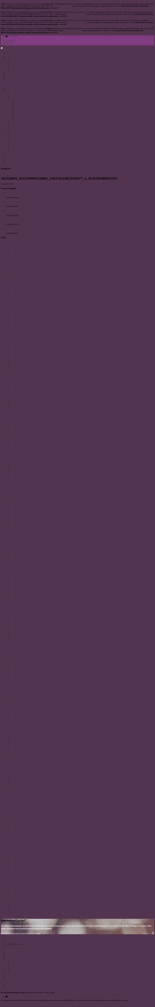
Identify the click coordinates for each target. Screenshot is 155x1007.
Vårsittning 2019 (16, 398)
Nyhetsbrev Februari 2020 (20, 295)
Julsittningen (15, 550)
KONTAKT (9, 75)
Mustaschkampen (17, 554)
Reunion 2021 (10, 202)
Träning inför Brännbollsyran (21, 492)
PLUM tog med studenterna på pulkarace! (26, 692)
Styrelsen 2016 (20, 113)
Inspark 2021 (10, 220)
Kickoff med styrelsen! (18, 871)
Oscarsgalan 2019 (16, 336)
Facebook (8, 79)
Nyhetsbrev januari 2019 (19, 402)
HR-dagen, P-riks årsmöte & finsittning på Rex (28, 830)
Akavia (12, 70)
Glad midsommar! (17, 764)
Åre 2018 (13, 514)
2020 (7, 273)
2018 (7, 420)
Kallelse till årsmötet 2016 (20, 813)
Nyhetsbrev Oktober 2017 (20, 576)
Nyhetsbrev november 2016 (20, 723)
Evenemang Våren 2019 (19, 371)
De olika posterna (16, 121)
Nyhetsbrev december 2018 (20, 411)
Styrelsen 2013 (20, 119)
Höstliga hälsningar (17, 826)
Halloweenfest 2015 (17, 822)
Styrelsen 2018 (20, 109)
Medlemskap (14, 135)
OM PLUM (9, 54)
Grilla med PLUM (17, 456)
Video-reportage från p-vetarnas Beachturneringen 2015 (31, 799)
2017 (7, 541)
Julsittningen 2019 (17, 313)
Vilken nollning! (16, 599)
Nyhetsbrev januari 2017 (19, 697)
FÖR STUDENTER (12, 56)
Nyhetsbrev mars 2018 (18, 509)
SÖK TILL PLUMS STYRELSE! (23, 701)
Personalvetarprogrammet (19, 133)
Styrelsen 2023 (15, 94)
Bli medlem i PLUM (13, 229)
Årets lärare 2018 (16, 487)
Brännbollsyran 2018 (18, 483)
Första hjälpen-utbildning (20, 848)
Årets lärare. (15, 608)
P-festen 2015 (15, 844)
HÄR (38, 933)
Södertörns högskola (18, 853)
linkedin (8, 81)
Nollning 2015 (15, 835)
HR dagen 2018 (16, 443)
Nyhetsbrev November (18, 318)
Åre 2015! (14, 880)
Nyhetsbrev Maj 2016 (18, 781)
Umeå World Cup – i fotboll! (21, 808)
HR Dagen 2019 (16, 322)
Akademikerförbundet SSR (20, 60)
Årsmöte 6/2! (15, 683)
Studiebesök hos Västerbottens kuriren (25, 911)
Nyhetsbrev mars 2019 (18, 389)
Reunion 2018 (15, 438)
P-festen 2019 (15, 344)
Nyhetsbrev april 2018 (18, 501)
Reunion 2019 (15, 327)
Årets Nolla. (14, 590)
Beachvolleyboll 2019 (18, 349)
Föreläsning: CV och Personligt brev (24, 897)
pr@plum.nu (12, 36)
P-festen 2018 (15, 496)
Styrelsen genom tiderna (18, 99)
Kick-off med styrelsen (18, 790)
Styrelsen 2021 (20, 103)
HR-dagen (14, 572)
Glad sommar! (15, 603)
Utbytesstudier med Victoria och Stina (24, 665)
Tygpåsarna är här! (17, 728)
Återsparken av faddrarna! (20, 875)
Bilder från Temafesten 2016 (21, 750)
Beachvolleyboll (16, 893)
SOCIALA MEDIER (13, 72)
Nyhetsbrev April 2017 (18, 625)
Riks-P (12, 616)
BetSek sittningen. (17, 652)
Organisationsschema (17, 92)
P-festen (13, 634)
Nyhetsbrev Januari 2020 (19, 300)
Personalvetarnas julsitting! (20, 710)
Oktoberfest (14, 581)
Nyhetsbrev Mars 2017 (18, 648)
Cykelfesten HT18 (17, 452)
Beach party (14, 518)
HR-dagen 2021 (11, 211)
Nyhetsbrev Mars (16, 795)
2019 (7, 309)
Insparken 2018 (16, 465)
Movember (14, 567)
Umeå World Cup (17, 527)
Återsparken (15, 505)
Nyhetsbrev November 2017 (20, 558)
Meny (3, 85)
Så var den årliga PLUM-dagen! (22, 755)
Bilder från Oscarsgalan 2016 (21, 741)
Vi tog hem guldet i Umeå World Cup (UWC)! (27, 688)
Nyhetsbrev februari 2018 (20, 532)
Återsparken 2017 (17, 670)
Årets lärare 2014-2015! (19, 839)
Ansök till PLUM (16, 545)
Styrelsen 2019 (20, 107)
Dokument (14, 123)
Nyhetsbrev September (19, 340)
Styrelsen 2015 (20, 115)
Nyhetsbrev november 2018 (20, 434)
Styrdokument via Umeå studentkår (22, 125)
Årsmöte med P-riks (17, 777)
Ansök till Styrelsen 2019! (20, 429)
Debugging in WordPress (63, 6)
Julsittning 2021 (11, 193)
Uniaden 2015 (15, 888)
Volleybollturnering (17, 523)
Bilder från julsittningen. (19, 674)
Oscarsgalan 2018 (16, 469)
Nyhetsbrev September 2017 (21, 594)
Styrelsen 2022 (20, 101)
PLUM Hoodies (16, 630)
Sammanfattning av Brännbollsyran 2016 (26, 768)
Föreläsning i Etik (17, 915)
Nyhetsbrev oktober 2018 (19, 447)
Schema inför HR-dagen (19, 719)
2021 (7, 242)
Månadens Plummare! (18, 358)
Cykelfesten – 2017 (17, 585)
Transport (13, 139)
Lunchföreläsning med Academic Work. (25, 657)
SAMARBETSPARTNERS (15, 58)
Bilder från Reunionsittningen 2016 (23, 732)
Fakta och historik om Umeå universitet (24, 131)
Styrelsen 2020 (20, 105)
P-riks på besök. (16, 621)
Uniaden (13, 66)
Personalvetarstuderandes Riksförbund (23, 62)
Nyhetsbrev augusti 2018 (19, 474)
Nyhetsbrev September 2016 (21, 737)
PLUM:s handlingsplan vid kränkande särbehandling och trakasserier (34, 127)
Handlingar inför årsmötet (20, 804)
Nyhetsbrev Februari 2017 (20, 661)
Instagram (8, 77)
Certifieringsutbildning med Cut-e (23, 367)
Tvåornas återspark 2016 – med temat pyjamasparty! (30, 786)
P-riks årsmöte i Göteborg (20, 866)
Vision (12, 68)
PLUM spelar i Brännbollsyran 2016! (24, 773)
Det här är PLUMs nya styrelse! (22, 679)
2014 (7, 902)
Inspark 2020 (15, 282)
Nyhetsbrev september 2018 (20, 460)
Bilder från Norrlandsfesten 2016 (22, 746)
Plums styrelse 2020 (17, 304)
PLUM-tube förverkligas (19, 639)
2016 (7, 706)
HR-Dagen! (14, 715)
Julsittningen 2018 (17, 425)
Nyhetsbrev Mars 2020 (18, 287)
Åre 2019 (13, 380)
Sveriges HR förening (18, 64)
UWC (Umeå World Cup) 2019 (22, 385)
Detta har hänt (10, 173)
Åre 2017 (13, 643)
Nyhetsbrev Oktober (18, 331)
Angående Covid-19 (17, 291)
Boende (13, 137)
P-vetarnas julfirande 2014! (20, 906)
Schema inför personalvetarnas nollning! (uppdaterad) (31, 759)
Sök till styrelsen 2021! (18, 278)
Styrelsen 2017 (20, 111)
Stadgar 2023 (15, 97)
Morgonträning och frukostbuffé (22, 862)
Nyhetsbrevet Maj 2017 (19, 612)
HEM (7, 52)
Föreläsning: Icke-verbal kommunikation (26, 857)
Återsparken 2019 (17, 362)
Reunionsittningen (17, 563)
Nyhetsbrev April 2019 (18, 353)
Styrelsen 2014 (20, 117)
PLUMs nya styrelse (18, 536)
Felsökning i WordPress (72, 30)
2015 (7, 817)
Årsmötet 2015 (15, 884)
